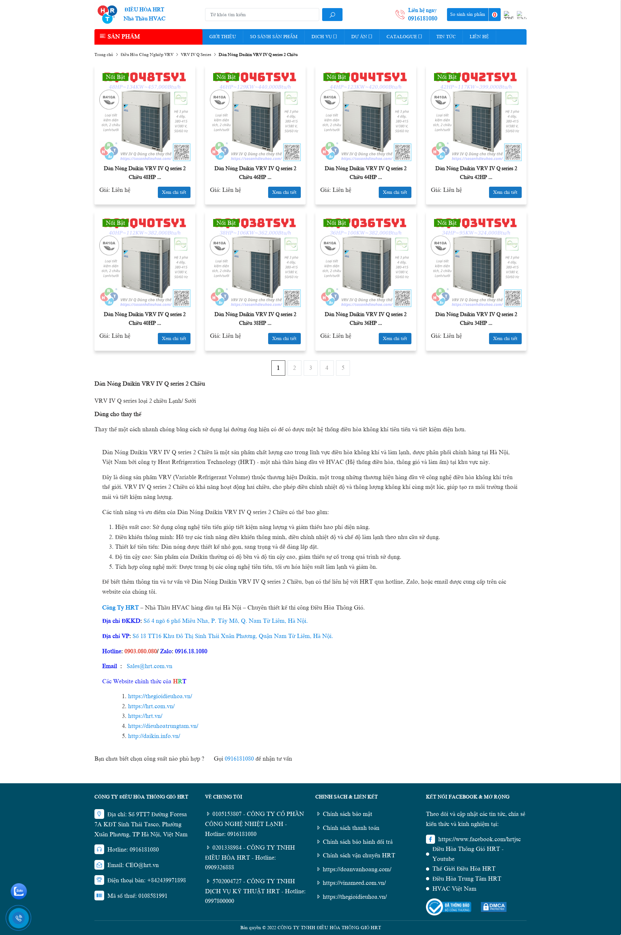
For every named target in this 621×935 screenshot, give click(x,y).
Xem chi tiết (174, 192)
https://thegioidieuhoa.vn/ (160, 696)
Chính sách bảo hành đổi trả (358, 842)
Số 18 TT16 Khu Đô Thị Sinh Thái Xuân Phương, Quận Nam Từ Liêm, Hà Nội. (233, 636)
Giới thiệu (222, 36)
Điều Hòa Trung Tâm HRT (466, 878)
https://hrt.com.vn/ (151, 706)
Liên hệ (479, 36)
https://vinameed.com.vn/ (354, 883)
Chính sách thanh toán (351, 828)
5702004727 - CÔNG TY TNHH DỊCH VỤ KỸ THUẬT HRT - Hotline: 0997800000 (255, 891)
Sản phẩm (124, 36)
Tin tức (446, 36)
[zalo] (19, 891)
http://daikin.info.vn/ (154, 736)
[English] (522, 15)
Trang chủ (103, 54)
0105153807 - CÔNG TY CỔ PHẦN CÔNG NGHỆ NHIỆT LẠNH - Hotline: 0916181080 (254, 824)
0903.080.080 (141, 651)
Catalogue (402, 36)
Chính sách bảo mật (347, 814)
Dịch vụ (321, 36)
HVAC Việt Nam (454, 889)
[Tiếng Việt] (509, 15)
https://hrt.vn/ (145, 716)
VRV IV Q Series (196, 54)
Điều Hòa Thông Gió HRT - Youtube (468, 854)
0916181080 (239, 758)
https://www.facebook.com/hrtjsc (479, 839)
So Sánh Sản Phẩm (274, 36)
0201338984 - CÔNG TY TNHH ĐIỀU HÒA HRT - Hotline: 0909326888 (250, 857)
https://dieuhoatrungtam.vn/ (163, 726)
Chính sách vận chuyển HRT (359, 855)
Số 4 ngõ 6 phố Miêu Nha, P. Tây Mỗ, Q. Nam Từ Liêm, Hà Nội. (226, 621)
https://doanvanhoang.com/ (357, 869)
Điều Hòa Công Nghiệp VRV (147, 54)
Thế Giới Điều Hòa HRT (464, 868)
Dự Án (359, 36)
